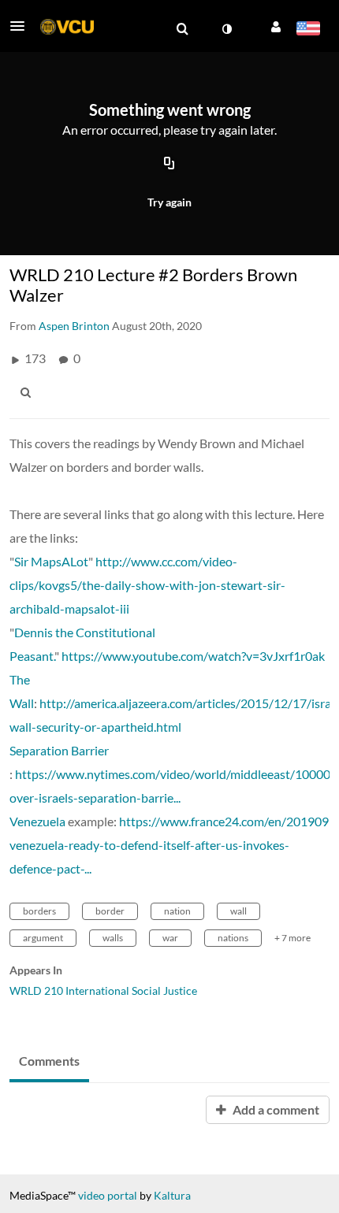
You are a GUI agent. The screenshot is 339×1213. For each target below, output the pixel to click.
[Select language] (308, 30)
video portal (107, 1195)
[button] (22, 26)
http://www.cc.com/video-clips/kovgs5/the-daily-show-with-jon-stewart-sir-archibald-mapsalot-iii (147, 585)
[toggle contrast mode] (226, 29)
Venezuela (37, 821)
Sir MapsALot (51, 561)
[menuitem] (182, 29)
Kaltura (172, 1195)
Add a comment (274, 1109)
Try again (169, 202)
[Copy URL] (169, 163)
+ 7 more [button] (292, 938)
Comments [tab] (49, 1060)
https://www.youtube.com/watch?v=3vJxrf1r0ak (193, 655)
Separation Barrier (59, 750)
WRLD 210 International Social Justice (103, 990)
